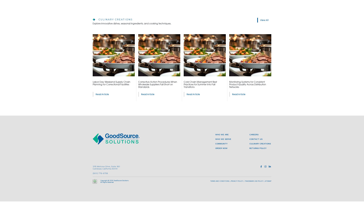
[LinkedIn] (264, 8)
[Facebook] (255, 8)
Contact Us (255, 139)
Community (221, 144)
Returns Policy (257, 148)
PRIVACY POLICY (237, 181)
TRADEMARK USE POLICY (254, 181)
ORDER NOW (238, 8)
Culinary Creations (260, 144)
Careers (253, 134)
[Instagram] (259, 8)
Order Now (221, 148)
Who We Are (222, 134)
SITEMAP (268, 181)
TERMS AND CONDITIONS (219, 181)
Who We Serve (223, 139)
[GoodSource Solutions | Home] (182, 8)
